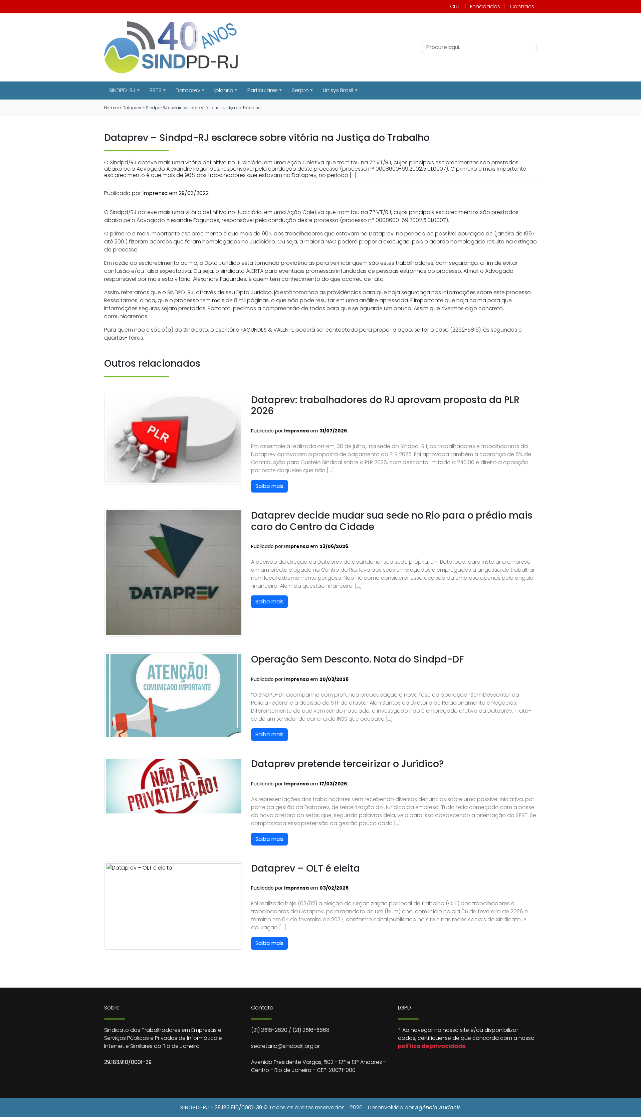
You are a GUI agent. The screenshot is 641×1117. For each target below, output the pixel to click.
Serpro (300, 90)
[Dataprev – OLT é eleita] (173, 905)
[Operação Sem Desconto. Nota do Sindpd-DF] (173, 695)
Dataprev (188, 90)
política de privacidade (431, 1046)
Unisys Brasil (338, 90)
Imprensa (155, 193)
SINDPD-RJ (122, 90)
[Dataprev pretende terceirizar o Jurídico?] (173, 785)
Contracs (522, 6)
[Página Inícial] (171, 47)
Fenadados (485, 6)
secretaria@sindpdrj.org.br (285, 1046)
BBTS (156, 90)
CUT (455, 6)
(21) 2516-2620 (269, 1030)
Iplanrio (223, 90)
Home (110, 108)
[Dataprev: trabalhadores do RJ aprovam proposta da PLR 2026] (173, 438)
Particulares (262, 90)
